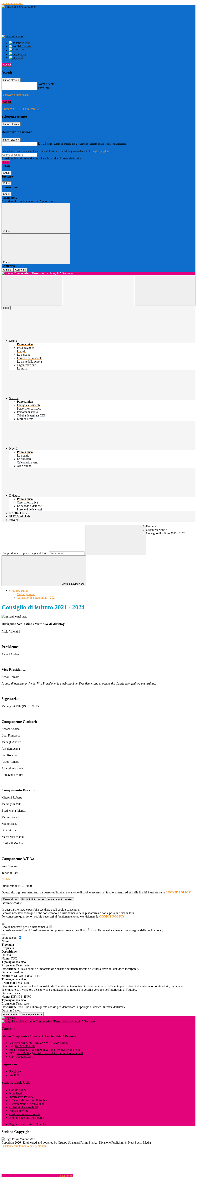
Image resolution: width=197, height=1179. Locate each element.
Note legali (16, 1093)
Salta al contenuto (12, 3)
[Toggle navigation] (32, 290)
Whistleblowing (18, 1110)
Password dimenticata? (15, 94)
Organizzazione (155, 529)
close (6, 307)
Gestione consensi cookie (24, 1114)
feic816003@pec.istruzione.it (50, 1053)
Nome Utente (46, 83)
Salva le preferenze (31, 1014)
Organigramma (26, 594)
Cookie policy (17, 1090)
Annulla (7, 269)
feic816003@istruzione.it (49, 1049)
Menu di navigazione (72, 583)
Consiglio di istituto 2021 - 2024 (36, 597)
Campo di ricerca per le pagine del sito (25, 553)
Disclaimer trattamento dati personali (24, 1146)
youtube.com (10, 937)
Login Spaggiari (100, 151)
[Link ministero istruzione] (19, 6)
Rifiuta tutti (32, 899)
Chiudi (6, 172)
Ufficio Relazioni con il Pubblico (29, 1100)
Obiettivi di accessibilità (23, 1107)
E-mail (42, 143)
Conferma (20, 269)
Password (44, 88)
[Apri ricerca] (165, 290)
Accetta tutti (60, 899)
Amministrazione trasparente (26, 1117)
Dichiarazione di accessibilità (26, 1103)
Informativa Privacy (21, 1097)
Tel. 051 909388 (25, 1046)
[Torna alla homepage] (98, 273)
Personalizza (10, 899)
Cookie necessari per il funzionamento (25, 926)
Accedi (7, 64)
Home (150, 526)
